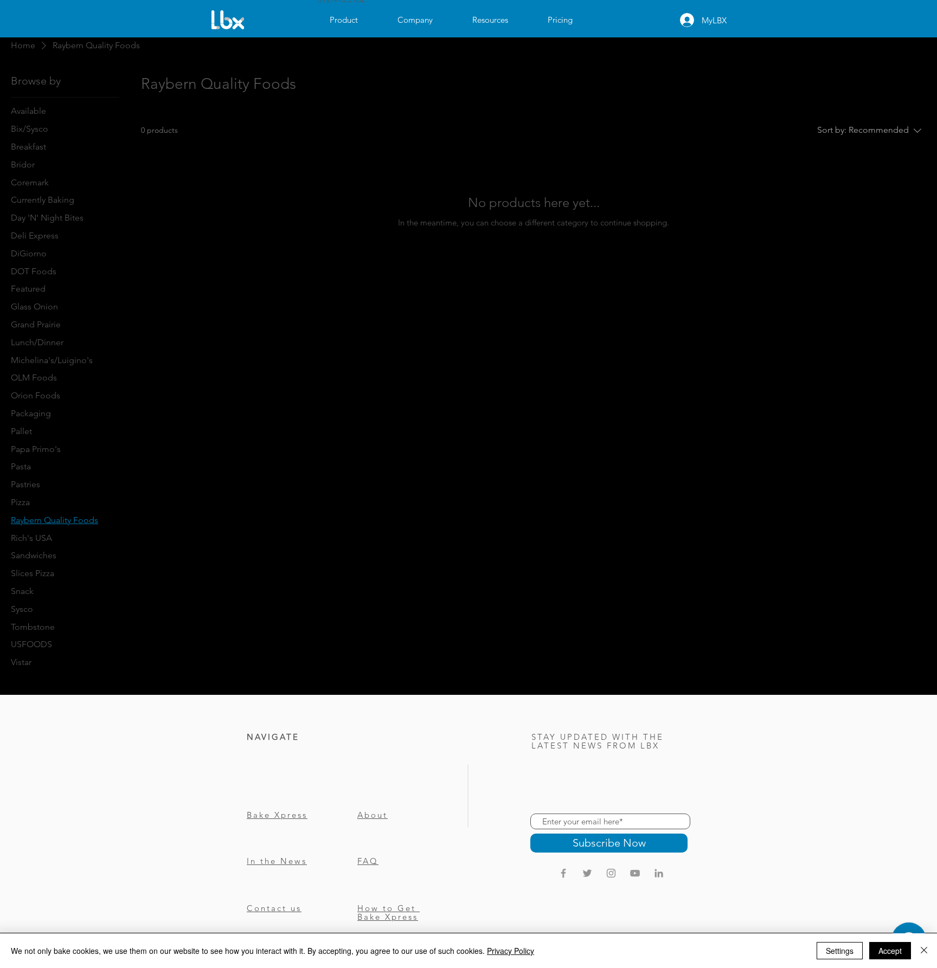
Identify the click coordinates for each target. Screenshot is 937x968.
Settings (839, 950)
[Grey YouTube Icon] (635, 873)
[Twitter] (587, 873)
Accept (890, 950)
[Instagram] (611, 873)
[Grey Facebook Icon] (563, 873)
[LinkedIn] (659, 873)
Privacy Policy (510, 950)
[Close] (923, 950)
